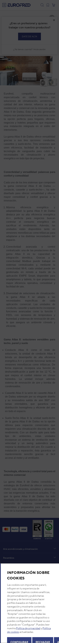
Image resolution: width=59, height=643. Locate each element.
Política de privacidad (28, 628)
